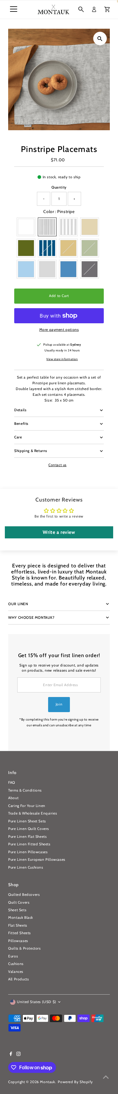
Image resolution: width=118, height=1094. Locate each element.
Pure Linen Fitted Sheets (29, 844)
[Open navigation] (13, 9)
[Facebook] (11, 1054)
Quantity (59, 187)
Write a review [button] (59, 532)
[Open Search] (81, 9)
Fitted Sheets (19, 933)
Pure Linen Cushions (25, 867)
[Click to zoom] (100, 38)
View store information (62, 359)
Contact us (57, 465)
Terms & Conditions (25, 790)
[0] (107, 9)
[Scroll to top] (106, 1077)
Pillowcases (18, 941)
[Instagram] (18, 1054)
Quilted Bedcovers (24, 894)
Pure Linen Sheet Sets (27, 821)
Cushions (16, 964)
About (13, 798)
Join (59, 704)
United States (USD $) (36, 1002)
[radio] (26, 227)
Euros (13, 956)
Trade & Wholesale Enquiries (32, 813)
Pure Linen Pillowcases (28, 852)
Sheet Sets (17, 910)
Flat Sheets (17, 925)
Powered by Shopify (75, 1082)
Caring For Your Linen (26, 806)
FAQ (11, 782)
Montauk (47, 1082)
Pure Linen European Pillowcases (36, 859)
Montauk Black (20, 917)
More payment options (59, 330)
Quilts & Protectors (24, 948)
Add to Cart (59, 296)
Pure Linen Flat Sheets (27, 836)
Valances (15, 972)
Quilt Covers (18, 902)
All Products (18, 979)
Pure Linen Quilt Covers (28, 829)
